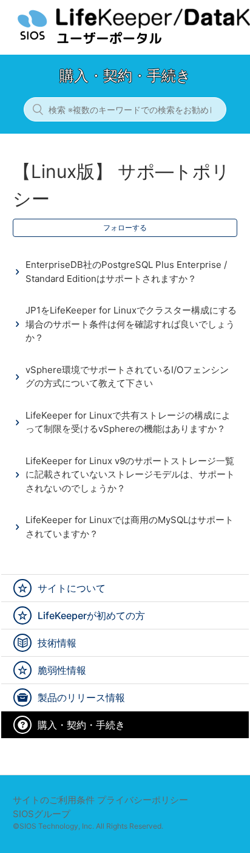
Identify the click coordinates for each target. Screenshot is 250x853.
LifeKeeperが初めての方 (91, 615)
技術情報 (57, 643)
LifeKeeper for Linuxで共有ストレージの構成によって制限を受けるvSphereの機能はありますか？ (128, 422)
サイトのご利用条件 (54, 800)
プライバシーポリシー (142, 800)
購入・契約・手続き (81, 725)
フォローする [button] (125, 227)
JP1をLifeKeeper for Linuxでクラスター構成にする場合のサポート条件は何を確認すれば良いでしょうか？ (131, 323)
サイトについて (72, 588)
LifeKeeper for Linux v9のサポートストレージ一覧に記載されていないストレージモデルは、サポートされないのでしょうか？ (130, 474)
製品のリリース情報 (81, 697)
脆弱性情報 (62, 670)
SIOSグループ (41, 814)
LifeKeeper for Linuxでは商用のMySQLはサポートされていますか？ (129, 527)
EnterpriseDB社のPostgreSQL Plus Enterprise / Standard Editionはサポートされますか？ (126, 271)
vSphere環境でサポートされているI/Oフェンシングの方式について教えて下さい (127, 376)
